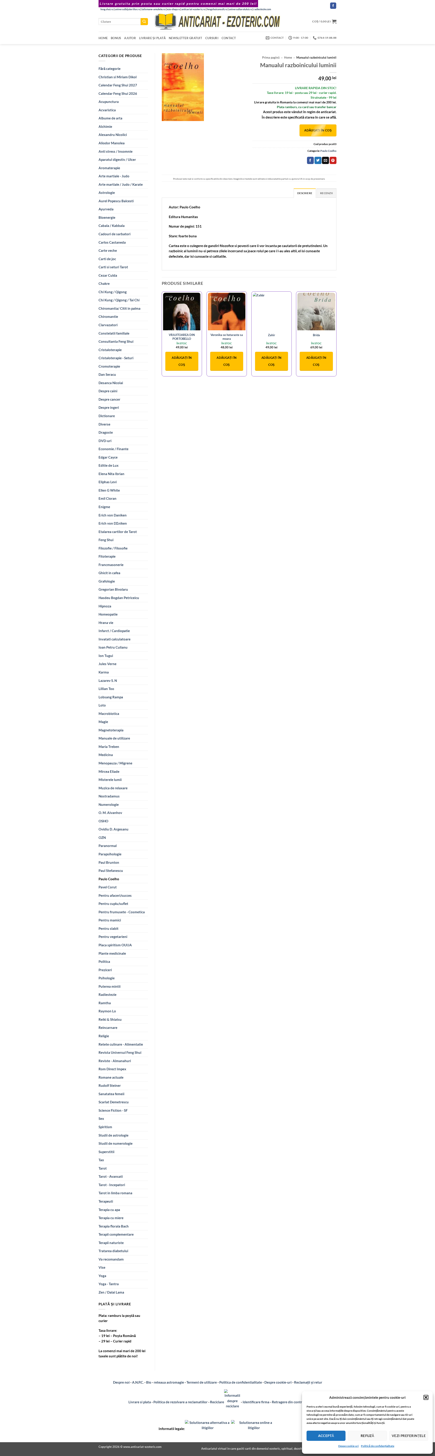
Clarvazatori (108, 325)
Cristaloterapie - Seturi (116, 358)
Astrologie (107, 192)
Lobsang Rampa (111, 697)
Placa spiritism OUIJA (115, 945)
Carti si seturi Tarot (113, 267)
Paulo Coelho (109, 879)
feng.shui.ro (106, 9)
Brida (316, 335)
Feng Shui (106, 540)
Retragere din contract (289, 1402)
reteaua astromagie (169, 1382)
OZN (102, 837)
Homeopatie (108, 614)
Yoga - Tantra (109, 1284)
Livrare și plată (152, 38)
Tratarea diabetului (113, 1251)
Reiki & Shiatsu (110, 1019)
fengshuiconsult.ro (217, 9)
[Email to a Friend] (325, 160)
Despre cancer (109, 399)
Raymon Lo (107, 1011)
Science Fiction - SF (113, 1110)
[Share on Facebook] (310, 160)
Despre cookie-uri (278, 1382)
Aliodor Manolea (112, 143)
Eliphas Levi (108, 482)
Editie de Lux (108, 465)
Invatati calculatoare (114, 639)
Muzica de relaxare (113, 788)
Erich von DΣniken (113, 523)
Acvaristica (107, 110)
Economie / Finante (113, 449)
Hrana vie (106, 623)
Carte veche (108, 250)
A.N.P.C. (138, 1382)
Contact (229, 38)
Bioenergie (107, 217)
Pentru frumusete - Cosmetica (122, 912)
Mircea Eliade (109, 771)
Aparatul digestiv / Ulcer (117, 159)
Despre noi (121, 1382)
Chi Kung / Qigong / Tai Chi (119, 300)
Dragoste (106, 432)
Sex (101, 1118)
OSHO (103, 821)
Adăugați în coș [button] (182, 361)
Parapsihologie (110, 854)
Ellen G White (109, 490)
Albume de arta (110, 118)
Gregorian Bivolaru (113, 589)
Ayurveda (106, 209)
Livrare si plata (139, 1402)
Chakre (104, 283)
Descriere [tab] (304, 193)
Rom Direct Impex (112, 1069)
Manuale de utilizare (114, 738)
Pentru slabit (108, 928)
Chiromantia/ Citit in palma (119, 308)
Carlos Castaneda (112, 242)
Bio (148, 1382)
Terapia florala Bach (114, 1226)
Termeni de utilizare (201, 1382)
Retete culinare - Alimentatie (121, 1044)
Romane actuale (111, 1077)
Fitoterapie (107, 556)
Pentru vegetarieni (113, 937)
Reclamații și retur (308, 1382)
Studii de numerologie (116, 1143)
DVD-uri (105, 441)
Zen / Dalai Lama (111, 1292)
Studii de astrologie (113, 1135)
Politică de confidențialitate (377, 1446)
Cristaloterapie (110, 350)
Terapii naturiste (111, 1243)
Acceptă (326, 1436)
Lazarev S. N (108, 680)
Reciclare (217, 1402)
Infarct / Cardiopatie (114, 631)
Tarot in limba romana (115, 1193)
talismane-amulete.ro (153, 9)
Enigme (104, 507)
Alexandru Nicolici (113, 135)
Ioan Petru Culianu (113, 647)
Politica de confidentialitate (240, 1382)
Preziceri (105, 970)
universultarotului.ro (240, 9)
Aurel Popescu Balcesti (116, 201)
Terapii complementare (116, 1234)
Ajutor (130, 38)
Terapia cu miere (111, 1218)
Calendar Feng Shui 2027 (118, 85)
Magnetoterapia (111, 730)
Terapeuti (106, 1201)
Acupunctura (109, 102)
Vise (102, 1267)
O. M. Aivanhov (110, 813)
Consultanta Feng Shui (116, 341)
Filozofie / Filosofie (113, 548)
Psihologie (107, 978)
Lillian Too (106, 689)
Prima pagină (271, 57)
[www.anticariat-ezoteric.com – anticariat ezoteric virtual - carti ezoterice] (217, 21)
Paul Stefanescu (111, 870)
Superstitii (106, 1152)
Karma (104, 672)
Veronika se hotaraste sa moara (226, 336)
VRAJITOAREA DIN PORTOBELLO (182, 336)
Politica (104, 961)
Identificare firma (256, 1402)
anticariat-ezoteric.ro (193, 9)
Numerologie (109, 804)
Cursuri (211, 38)
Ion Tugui (106, 656)
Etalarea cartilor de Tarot (118, 532)
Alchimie (105, 126)
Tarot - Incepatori (112, 1185)
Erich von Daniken (113, 515)
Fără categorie (110, 69)
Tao (101, 1160)
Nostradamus (109, 796)
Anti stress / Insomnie (116, 151)
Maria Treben (109, 747)
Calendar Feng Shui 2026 (118, 93)
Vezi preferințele (409, 1436)
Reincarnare (108, 1027)
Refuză (367, 1436)
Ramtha (105, 1003)
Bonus (116, 38)
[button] (426, 1397)
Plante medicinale (112, 953)
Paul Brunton (109, 862)
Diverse (104, 424)
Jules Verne (107, 664)
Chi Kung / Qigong (113, 292)
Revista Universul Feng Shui (120, 1052)
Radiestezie (107, 994)
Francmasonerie (111, 565)
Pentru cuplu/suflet (113, 904)
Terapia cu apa (109, 1210)
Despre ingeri (109, 407)
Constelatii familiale (114, 333)
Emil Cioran (107, 498)
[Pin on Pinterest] (333, 160)
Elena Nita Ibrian (111, 474)
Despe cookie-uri (348, 1446)
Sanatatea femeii (111, 1094)
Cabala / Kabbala (112, 226)
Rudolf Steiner (110, 1085)
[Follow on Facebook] (333, 5)
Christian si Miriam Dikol (118, 77)
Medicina (106, 755)
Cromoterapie (109, 366)
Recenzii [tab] (326, 193)
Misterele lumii (110, 780)
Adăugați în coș (318, 130)
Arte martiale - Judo (114, 176)
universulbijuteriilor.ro (127, 9)
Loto (102, 705)
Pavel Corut (108, 887)
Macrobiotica (109, 713)
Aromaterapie (109, 168)
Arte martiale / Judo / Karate (121, 184)
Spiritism (105, 1127)
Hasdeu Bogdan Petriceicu (119, 598)
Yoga (102, 1276)
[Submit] (144, 21)
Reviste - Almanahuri (115, 1061)
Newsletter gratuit (185, 38)
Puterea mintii (110, 986)
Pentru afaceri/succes (115, 895)
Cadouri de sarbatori (114, 234)
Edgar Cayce (108, 457)
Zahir (271, 335)
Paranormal (108, 846)
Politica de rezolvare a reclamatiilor (180, 1402)
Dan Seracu (107, 374)
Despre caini (108, 391)
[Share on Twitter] (317, 160)
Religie (104, 1036)
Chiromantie (108, 316)
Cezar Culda (108, 275)
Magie (103, 722)
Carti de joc (107, 259)
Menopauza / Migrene (115, 763)
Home (103, 38)
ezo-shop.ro (173, 9)
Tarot (103, 1168)
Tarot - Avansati (111, 1176)
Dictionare (107, 416)
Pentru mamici (110, 920)
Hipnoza (105, 606)
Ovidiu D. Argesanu (113, 829)
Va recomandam (111, 1259)
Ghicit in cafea (109, 573)
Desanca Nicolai (111, 383)
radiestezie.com (262, 9)
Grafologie (107, 581)
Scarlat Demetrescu (114, 1102)
